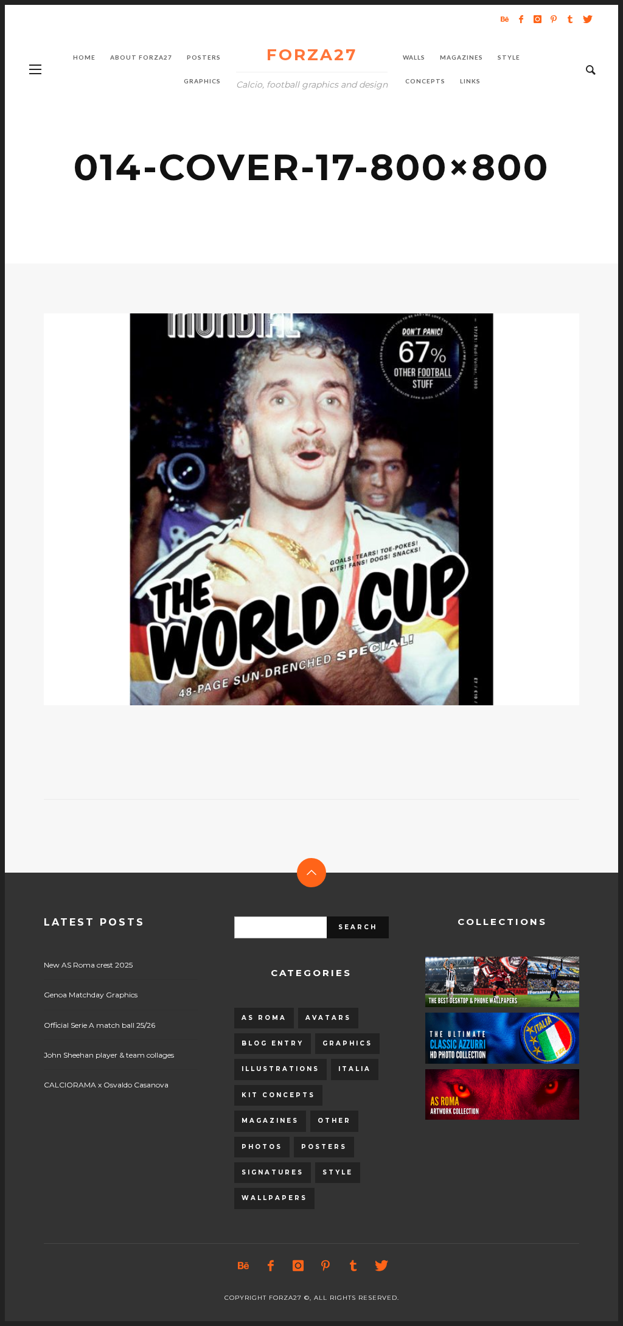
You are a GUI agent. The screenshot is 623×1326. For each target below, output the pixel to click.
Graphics (347, 1043)
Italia (354, 1069)
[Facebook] (520, 19)
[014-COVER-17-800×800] (292, 509)
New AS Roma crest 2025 (88, 964)
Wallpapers (274, 1198)
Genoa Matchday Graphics (90, 994)
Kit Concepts (278, 1095)
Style (337, 1172)
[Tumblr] (570, 19)
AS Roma (264, 1018)
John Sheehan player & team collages (109, 1054)
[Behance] (504, 19)
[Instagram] (537, 19)
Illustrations (280, 1069)
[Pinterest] (553, 19)
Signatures (273, 1172)
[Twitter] (586, 19)
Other (334, 1121)
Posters (324, 1147)
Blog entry (273, 1043)
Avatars (328, 1018)
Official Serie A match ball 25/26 (99, 1025)
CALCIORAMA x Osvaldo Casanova (106, 1084)
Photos (262, 1147)
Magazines (270, 1121)
